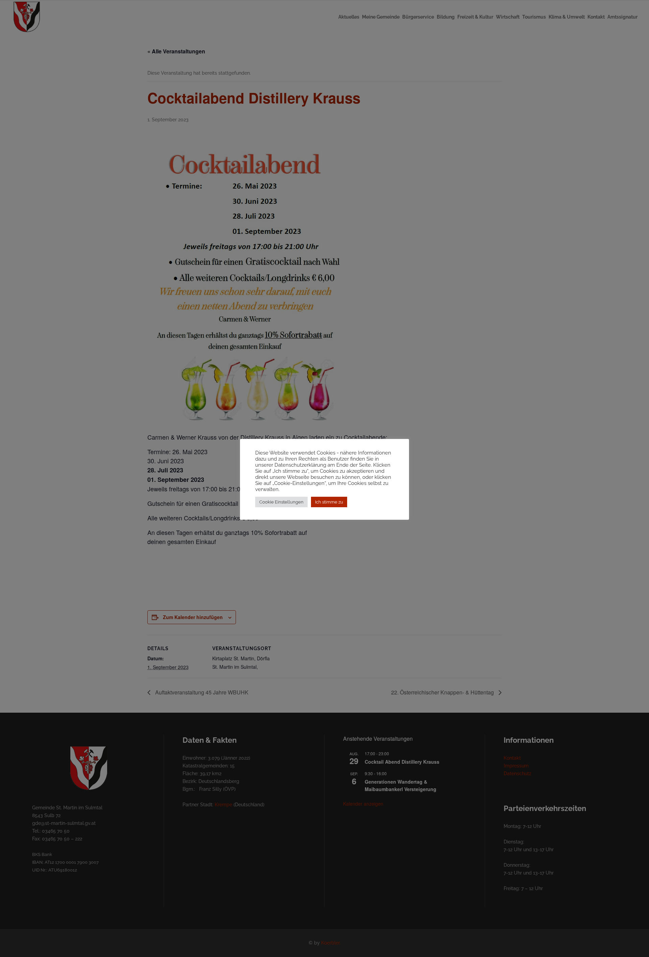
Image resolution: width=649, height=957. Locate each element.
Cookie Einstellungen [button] (281, 502)
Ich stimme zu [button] (329, 502)
